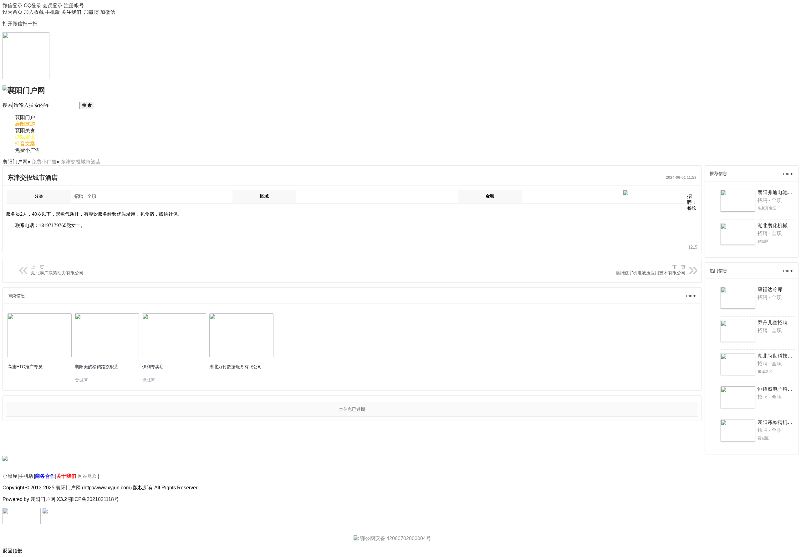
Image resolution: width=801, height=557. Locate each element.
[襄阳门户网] (24, 89)
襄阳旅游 (25, 123)
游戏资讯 (25, 137)
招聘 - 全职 (85, 196)
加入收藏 (34, 12)
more (691, 295)
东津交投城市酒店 (81, 161)
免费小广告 (27, 150)
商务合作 (45, 476)
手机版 (26, 476)
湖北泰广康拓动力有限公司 (57, 272)
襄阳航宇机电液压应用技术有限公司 (650, 272)
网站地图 (88, 476)
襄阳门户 (25, 117)
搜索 (8, 105)
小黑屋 (10, 476)
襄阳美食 (25, 130)
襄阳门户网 (15, 161)
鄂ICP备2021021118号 (93, 499)
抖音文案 (25, 143)
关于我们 (66, 476)
